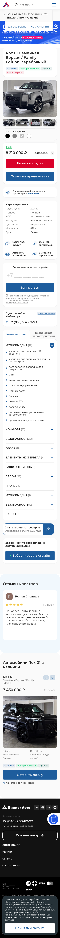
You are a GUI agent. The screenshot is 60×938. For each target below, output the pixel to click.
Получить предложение (30, 176)
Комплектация (16, 334)
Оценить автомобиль (46, 243)
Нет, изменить (40, 26)
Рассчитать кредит (18, 243)
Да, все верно (17, 26)
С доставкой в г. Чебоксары (20, 783)
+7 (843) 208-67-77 (17, 821)
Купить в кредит (30, 163)
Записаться (30, 287)
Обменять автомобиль (19, 254)
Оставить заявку (30, 775)
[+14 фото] (30, 722)
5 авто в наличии (46, 313)
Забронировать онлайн (31, 555)
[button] (4, 721)
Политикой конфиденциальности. (19, 301)
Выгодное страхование (46, 254)
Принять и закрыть (30, 928)
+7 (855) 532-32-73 (23, 322)
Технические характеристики (43, 334)
